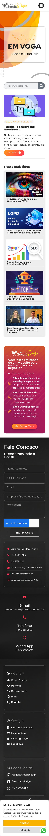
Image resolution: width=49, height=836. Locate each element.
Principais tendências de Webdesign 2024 (22, 200)
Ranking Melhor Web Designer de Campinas (20, 297)
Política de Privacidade (22, 816)
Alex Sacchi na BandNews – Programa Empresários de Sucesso (23, 330)
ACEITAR (24, 823)
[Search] (41, 86)
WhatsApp (24, 646)
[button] (24, 426)
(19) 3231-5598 (25, 629)
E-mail (24, 605)
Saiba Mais (24, 830)
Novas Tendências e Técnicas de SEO (19, 263)
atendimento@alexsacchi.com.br (24, 609)
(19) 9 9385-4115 (24, 650)
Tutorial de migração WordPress (19, 128)
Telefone (24, 626)
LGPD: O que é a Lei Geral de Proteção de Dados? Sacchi (24, 231)
